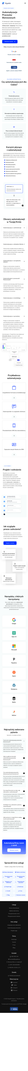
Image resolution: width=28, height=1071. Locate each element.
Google (24, 1004)
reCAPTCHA (19, 1004)
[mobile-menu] (25, 3)
